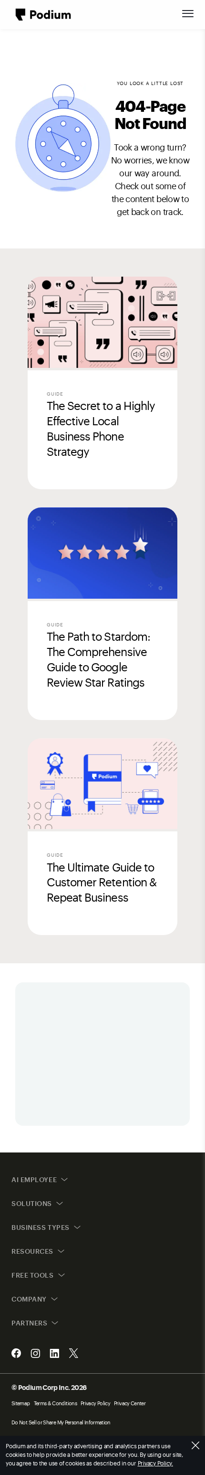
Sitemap (20, 1403)
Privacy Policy (95, 1403)
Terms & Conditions (55, 1403)
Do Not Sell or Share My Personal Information (61, 1422)
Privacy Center (129, 1403)
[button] (188, 13)
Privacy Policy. (155, 1463)
